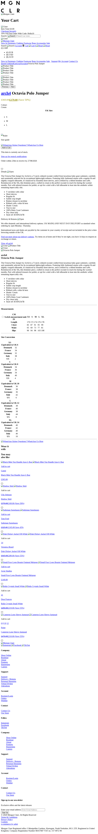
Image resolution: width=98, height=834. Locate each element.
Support (54, 61)
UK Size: (49, 110)
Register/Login (7, 696)
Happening (5, 664)
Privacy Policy (7, 819)
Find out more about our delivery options (17, 237)
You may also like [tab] (5, 456)
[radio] (51, 117)
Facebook (5, 725)
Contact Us (73, 61)
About (3, 660)
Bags (34, 43)
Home (3, 64)
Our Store (5, 713)
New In (4, 43)
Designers (12, 43)
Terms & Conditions (9, 817)
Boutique (4, 658)
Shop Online (6, 655)
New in (4, 61)
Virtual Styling (7, 684)
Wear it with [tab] (5, 447)
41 (2, 595)
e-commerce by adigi (9, 824)
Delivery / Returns (8, 679)
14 (2, 543)
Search (4, 36)
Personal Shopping (8, 681)
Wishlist (4, 701)
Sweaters (24, 64)
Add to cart (5, 466)
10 (5, 623)
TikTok (4, 727)
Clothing (19, 43)
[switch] (3, 317)
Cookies (4, 822)
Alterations (5, 686)
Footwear (27, 43)
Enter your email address (11, 810)
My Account (63, 61)
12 (8, 623)
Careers (4, 667)
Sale (48, 43)
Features (4, 662)
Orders (4, 698)
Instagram (5, 723)
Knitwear (17, 64)
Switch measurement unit (15, 317)
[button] (4, 27)
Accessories (41, 43)
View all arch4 (7, 243)
